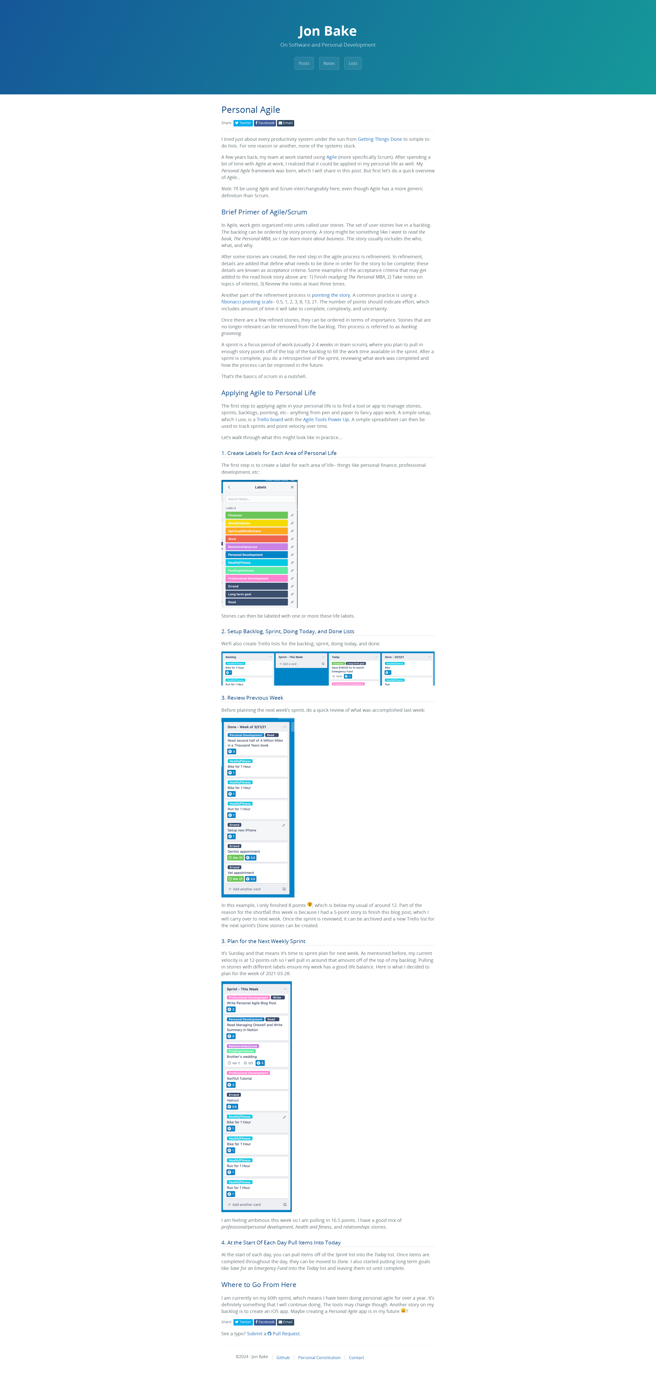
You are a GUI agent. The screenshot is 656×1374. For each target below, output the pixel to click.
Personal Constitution (319, 1357)
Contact (356, 1357)
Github (283, 1357)
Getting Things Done (380, 139)
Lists (353, 63)
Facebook (266, 122)
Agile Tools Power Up (326, 419)
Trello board (270, 419)
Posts (304, 63)
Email (287, 122)
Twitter (244, 122)
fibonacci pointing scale (247, 302)
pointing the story (331, 295)
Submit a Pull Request (273, 1333)
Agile (331, 157)
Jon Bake (328, 30)
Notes (329, 63)
